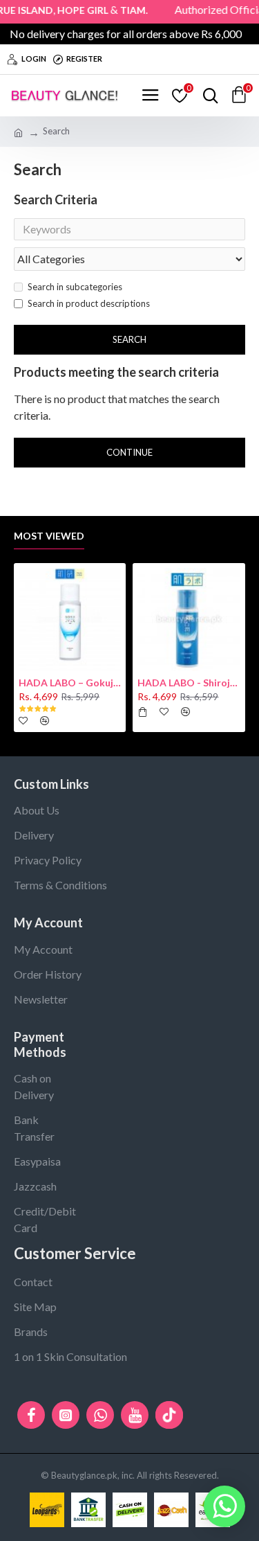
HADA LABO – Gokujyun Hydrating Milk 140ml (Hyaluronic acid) (70, 682)
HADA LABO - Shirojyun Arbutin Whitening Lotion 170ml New (188, 682)
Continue (129, 452)
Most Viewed (49, 536)
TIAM (125, 10)
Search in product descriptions (89, 303)
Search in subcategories (75, 286)
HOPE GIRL (75, 10)
